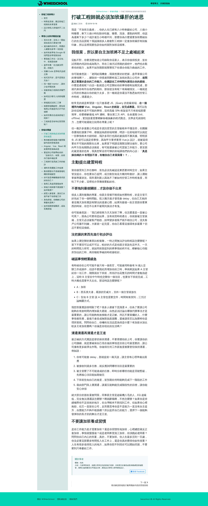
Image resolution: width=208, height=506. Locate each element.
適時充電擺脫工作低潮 (53, 168)
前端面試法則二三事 (52, 102)
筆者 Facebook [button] (138, 471)
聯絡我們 (73, 499)
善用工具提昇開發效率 (53, 184)
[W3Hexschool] (52, 3)
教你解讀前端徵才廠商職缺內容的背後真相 (129, 483)
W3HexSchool (101, 11)
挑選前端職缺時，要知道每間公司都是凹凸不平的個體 (54, 109)
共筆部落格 (165, 3)
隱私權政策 (62, 499)
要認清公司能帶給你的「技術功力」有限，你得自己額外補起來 (54, 155)
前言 (46, 18)
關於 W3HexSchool (46, 499)
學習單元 (155, 3)
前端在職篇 (114, 11)
